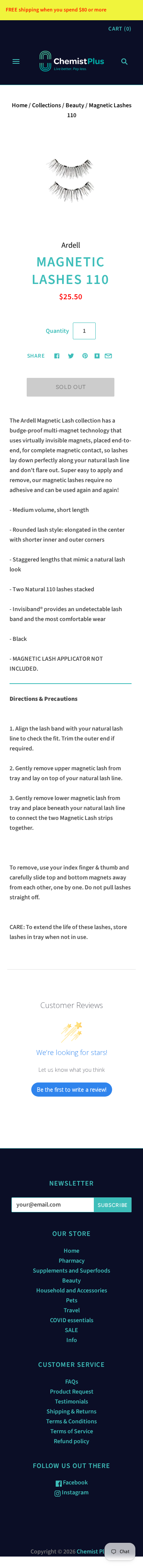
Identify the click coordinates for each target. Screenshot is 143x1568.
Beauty (75, 105)
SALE (71, 1330)
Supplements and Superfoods (71, 1270)
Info (71, 1340)
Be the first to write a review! (71, 1089)
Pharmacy (72, 1261)
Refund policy (71, 1441)
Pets (71, 1300)
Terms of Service (71, 1431)
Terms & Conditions (71, 1421)
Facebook (75, 1482)
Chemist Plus (93, 1551)
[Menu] (16, 61)
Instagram (74, 1492)
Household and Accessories (71, 1290)
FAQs (71, 1382)
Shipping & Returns (71, 1411)
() (120, 29)
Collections (46, 105)
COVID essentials (71, 1320)
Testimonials (71, 1401)
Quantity (57, 331)
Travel (72, 1310)
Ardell (70, 245)
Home (19, 105)
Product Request (71, 1391)
